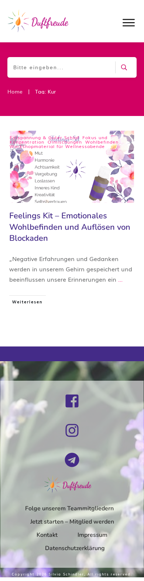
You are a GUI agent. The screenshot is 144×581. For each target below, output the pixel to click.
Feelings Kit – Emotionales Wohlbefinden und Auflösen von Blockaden (69, 227)
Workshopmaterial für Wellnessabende (57, 146)
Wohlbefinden (102, 141)
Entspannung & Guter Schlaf (44, 137)
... (120, 279)
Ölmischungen (65, 141)
